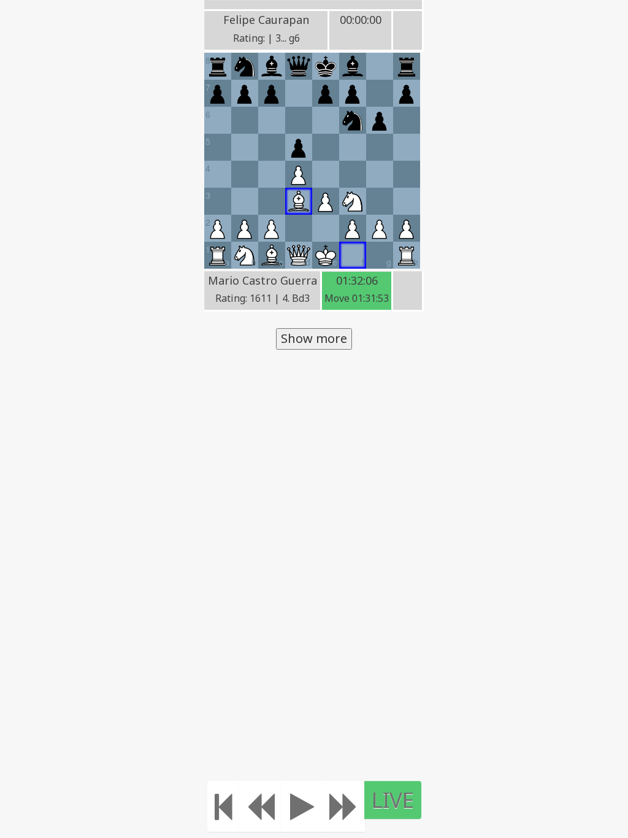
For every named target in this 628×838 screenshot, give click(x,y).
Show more (314, 338)
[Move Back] (260, 806)
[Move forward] (343, 806)
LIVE (393, 799)
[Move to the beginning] (223, 806)
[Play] (302, 806)
